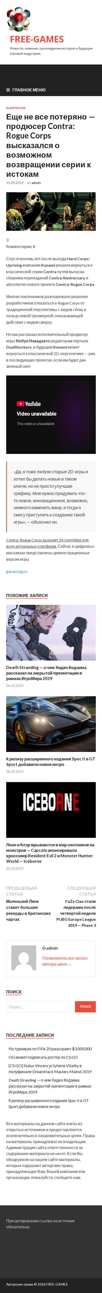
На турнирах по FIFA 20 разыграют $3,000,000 (50, 1048)
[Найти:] (51, 1006)
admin (36, 183)
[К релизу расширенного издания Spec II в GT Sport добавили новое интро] (51, 753)
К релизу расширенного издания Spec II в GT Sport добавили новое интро (50, 761)
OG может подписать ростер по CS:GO (43, 1057)
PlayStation (16, 108)
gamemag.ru (16, 571)
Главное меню (29, 89)
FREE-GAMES (37, 39)
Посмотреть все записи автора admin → (65, 961)
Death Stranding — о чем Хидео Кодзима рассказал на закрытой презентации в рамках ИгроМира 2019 (46, 673)
